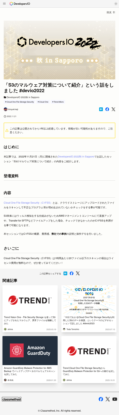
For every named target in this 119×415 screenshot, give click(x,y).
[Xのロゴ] (108, 399)
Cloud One (43, 101)
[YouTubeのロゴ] (114, 399)
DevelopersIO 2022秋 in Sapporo (76, 156)
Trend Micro (59, 101)
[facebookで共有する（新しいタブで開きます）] (107, 109)
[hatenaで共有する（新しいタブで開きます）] (101, 109)
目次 (109, 12)
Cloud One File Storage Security (20, 101)
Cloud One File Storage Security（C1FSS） (28, 202)
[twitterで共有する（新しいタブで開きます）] (113, 109)
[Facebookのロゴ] (101, 399)
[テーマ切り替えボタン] (116, 4)
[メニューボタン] (4, 4)
